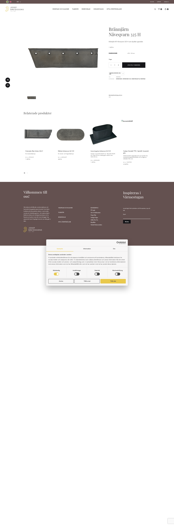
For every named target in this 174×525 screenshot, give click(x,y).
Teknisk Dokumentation (96, 225)
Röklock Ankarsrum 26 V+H (66, 151)
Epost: (124, 214)
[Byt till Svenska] (7, 2)
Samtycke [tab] (60, 248)
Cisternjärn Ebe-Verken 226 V (34, 151)
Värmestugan (98, 9)
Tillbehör (75, 9)
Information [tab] (87, 248)
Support (159, 1)
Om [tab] (114, 248)
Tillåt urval (87, 281)
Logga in (166, 1)
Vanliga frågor (94, 217)
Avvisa (61, 281)
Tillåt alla (113, 281)
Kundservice (94, 208)
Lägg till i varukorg (134, 65)
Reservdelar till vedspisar (138, 78)
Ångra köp (93, 215)
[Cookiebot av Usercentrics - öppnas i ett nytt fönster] (118, 242)
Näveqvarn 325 (127, 78)
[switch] (76, 274)
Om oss (152, 1)
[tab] (115, 96)
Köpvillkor (93, 222)
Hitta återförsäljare (64, 222)
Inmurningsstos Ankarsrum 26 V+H (101, 151)
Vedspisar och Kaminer (60, 9)
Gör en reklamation (96, 212)
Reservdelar (86, 9)
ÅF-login (93, 210)
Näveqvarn (119, 78)
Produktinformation (115, 95)
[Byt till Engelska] (10, 1)
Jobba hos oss (94, 220)
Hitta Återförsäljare (114, 9)
